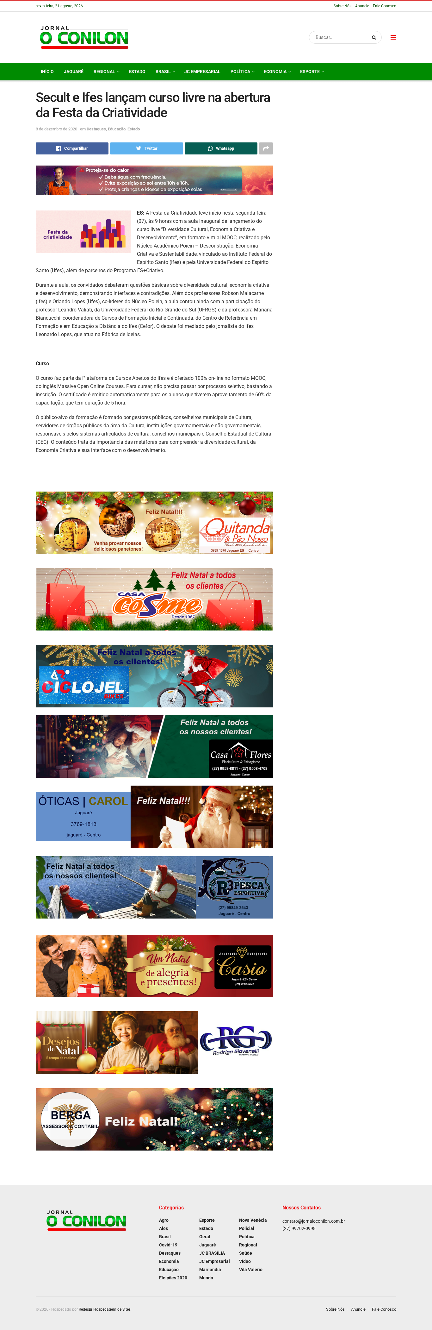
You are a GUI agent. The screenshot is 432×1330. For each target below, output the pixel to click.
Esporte (310, 71)
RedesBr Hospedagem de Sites (105, 1309)
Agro (164, 1220)
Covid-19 (168, 1244)
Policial (246, 1228)
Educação (117, 129)
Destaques (96, 129)
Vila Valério (250, 1269)
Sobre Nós (342, 6)
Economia (275, 71)
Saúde (245, 1253)
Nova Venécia (253, 1220)
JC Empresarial (202, 71)
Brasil (163, 71)
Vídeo (245, 1261)
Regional (104, 71)
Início (47, 71)
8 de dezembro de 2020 (56, 129)
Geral (204, 1236)
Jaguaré (73, 71)
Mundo (206, 1277)
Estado (137, 71)
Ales (163, 1228)
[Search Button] (375, 37)
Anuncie (362, 6)
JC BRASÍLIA (212, 1253)
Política (240, 71)
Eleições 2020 (173, 1277)
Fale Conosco (384, 6)
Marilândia (210, 1269)
